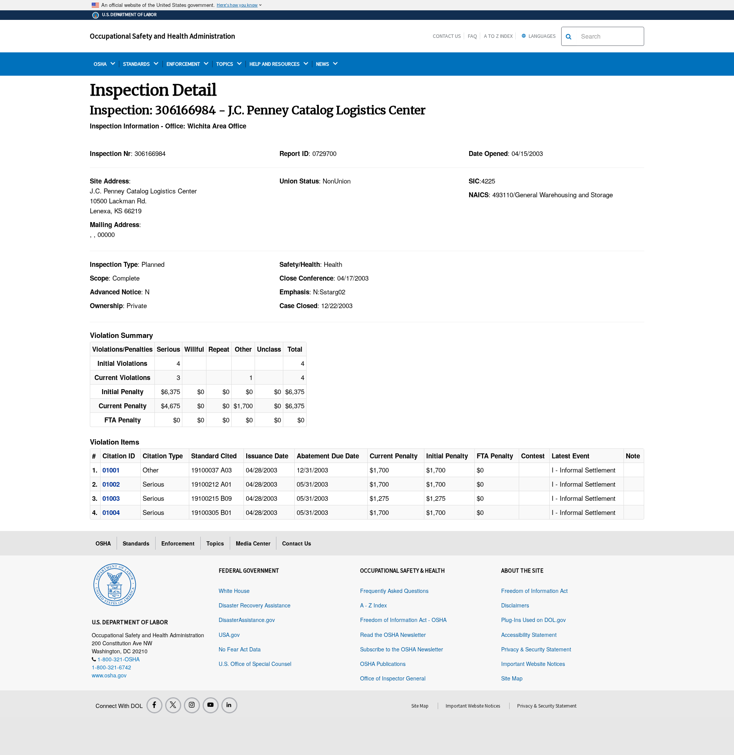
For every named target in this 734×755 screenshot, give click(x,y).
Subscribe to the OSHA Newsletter (401, 649)
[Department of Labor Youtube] (211, 705)
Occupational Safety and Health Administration (162, 36)
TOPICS (225, 64)
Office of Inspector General (392, 678)
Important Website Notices (533, 663)
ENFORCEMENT (184, 64)
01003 (111, 498)
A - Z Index (373, 605)
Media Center (253, 543)
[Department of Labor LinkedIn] (229, 705)
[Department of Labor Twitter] (173, 705)
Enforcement (178, 543)
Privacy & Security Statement (536, 649)
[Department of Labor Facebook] (154, 705)
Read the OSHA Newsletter (393, 634)
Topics (215, 543)
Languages (542, 35)
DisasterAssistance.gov (247, 619)
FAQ (472, 35)
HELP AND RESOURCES (275, 64)
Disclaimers (515, 605)
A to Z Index (498, 35)
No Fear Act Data (240, 649)
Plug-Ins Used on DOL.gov (533, 619)
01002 (111, 484)
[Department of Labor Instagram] (192, 705)
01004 (111, 512)
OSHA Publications (383, 663)
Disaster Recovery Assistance (255, 605)
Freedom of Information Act (534, 590)
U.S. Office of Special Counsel (255, 663)
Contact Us (447, 35)
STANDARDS (137, 64)
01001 (111, 469)
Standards (136, 543)
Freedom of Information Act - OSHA (403, 619)
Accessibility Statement (529, 634)
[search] (568, 36)
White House (234, 590)
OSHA (101, 64)
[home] (115, 583)
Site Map (512, 678)
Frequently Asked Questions (394, 590)
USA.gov (229, 634)
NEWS (323, 64)
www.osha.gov (109, 675)
